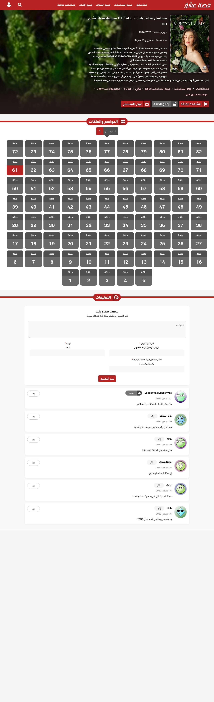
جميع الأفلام (85, 5)
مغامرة (127, 89)
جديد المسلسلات (182, 89)
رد (33, 393)
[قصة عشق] (197, 5)
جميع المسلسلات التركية (157, 89)
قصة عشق (141, 5)
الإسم (68, 343)
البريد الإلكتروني (146, 343)
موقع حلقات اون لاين (196, 94)
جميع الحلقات (103, 5)
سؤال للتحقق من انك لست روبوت (146, 359)
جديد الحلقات (202, 89)
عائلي (138, 89)
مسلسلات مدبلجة (66, 5)
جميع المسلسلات (123, 5)
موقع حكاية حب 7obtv (108, 89)
